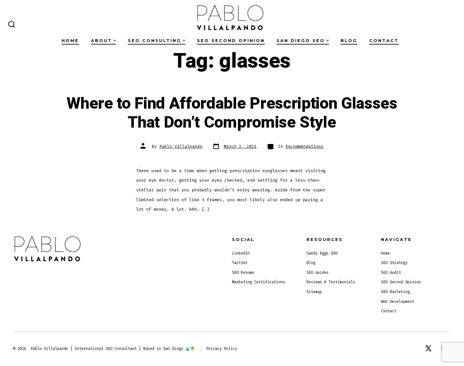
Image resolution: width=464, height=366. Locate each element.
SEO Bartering (395, 291)
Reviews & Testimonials (330, 282)
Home (70, 40)
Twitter (239, 262)
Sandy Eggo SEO (321, 253)
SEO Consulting (154, 40)
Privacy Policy (221, 348)
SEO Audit (391, 272)
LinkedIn (241, 253)
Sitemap (314, 291)
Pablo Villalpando (180, 146)
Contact (384, 40)
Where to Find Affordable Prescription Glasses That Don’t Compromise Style (232, 113)
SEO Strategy (394, 262)
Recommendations (305, 146)
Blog (349, 40)
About (101, 40)
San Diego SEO (301, 40)
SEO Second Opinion (231, 40)
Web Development (397, 301)
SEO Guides (317, 272)
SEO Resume (243, 272)
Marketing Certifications (258, 282)
